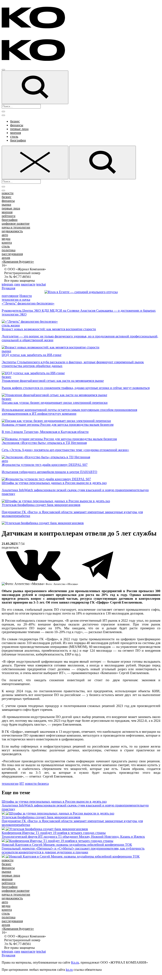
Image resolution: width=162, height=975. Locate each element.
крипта (7, 242)
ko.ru (69, 969)
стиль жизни (11, 325)
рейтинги (8, 216)
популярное (10, 296)
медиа (6, 239)
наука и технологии (16, 227)
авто (5, 235)
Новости (25, 296)
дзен (17, 284)
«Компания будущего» (18, 261)
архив (6, 258)
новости (8, 193)
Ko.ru (75, 962)
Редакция (8, 288)
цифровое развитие (16, 223)
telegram (7, 284)
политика (8, 250)
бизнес (15, 121)
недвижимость (12, 231)
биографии (18, 140)
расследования (12, 254)
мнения (15, 133)
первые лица (19, 129)
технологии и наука (16, 299)
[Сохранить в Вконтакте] (34, 580)
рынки (6, 204)
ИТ (21, 783)
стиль (14, 136)
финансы (16, 125)
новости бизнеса (37, 783)
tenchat (41, 284)
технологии (10, 783)
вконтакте (28, 284)
